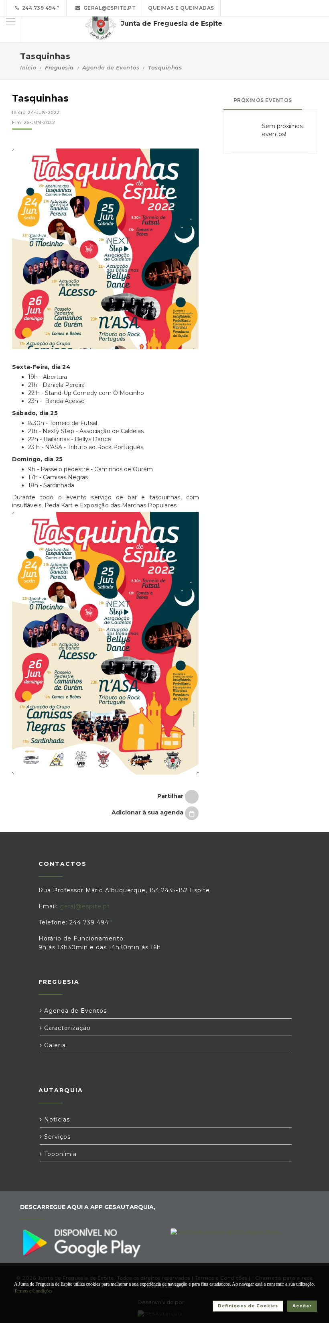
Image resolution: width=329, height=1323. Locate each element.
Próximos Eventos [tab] (263, 100)
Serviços (56, 1136)
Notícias (56, 1119)
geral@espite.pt (108, 8)
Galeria (54, 1045)
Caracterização (66, 1028)
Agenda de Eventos (111, 67)
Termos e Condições (33, 1291)
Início (28, 67)
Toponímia (59, 1154)
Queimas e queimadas (181, 8)
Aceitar (302, 1306)
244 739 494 (37, 8)
